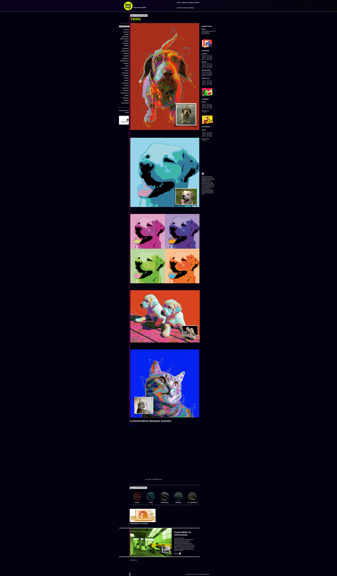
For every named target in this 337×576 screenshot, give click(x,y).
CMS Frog (132, 424)
